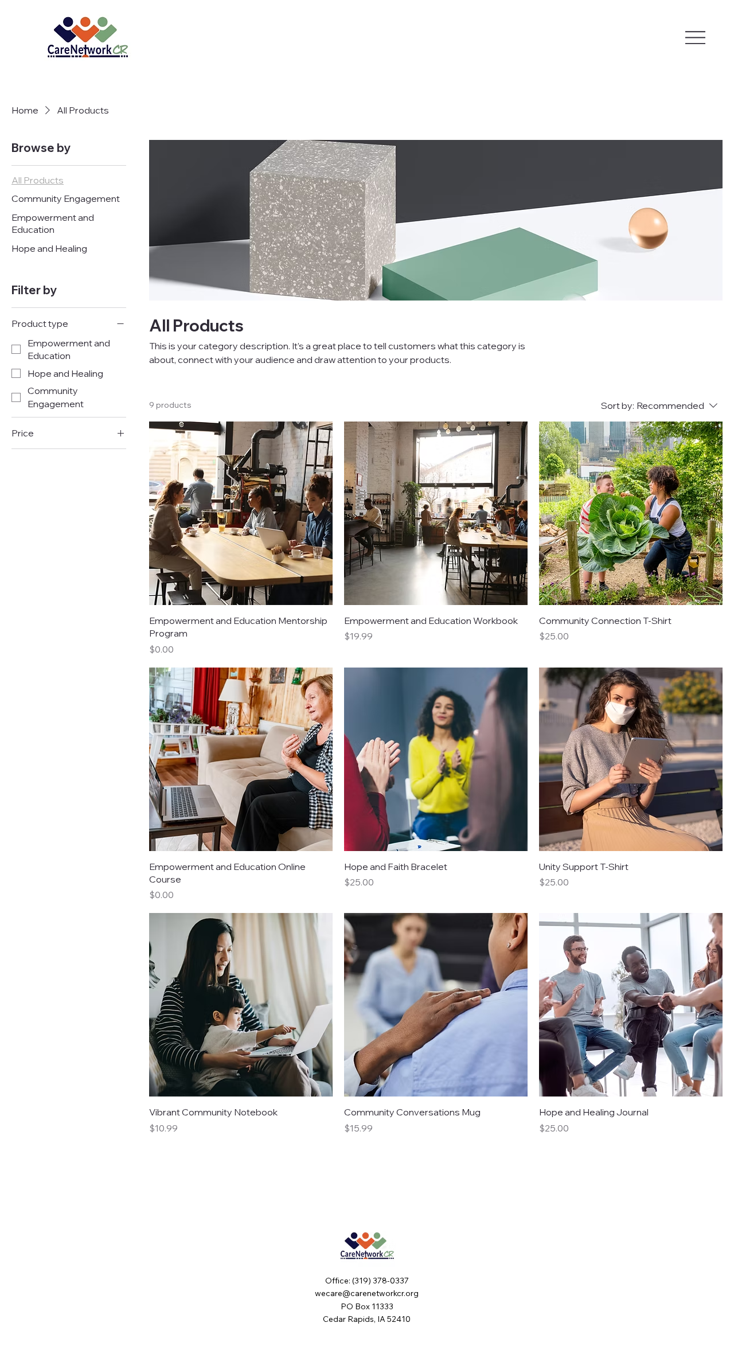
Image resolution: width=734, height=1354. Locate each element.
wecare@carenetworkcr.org (367, 1293)
